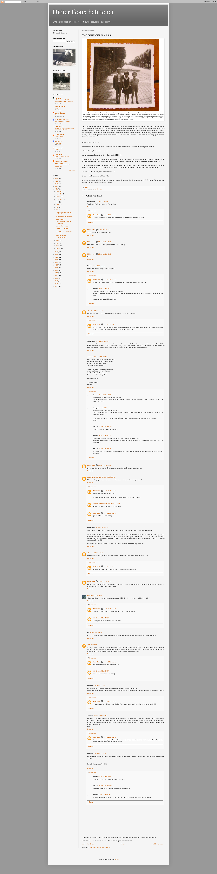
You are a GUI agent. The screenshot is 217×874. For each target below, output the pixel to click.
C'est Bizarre (59, 126)
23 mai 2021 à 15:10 (110, 279)
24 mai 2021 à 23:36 (113, 504)
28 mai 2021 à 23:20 (105, 785)
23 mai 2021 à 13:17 (104, 230)
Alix (88, 311)
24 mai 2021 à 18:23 (110, 566)
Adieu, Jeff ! (58, 143)
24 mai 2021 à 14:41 (110, 491)
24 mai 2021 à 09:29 (110, 324)
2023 (56, 184)
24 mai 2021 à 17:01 (97, 553)
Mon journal (58, 148)
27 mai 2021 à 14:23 (110, 701)
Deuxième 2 (58, 108)
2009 (56, 281)
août (57, 202)
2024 (56, 181)
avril (57, 240)
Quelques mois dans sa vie (62, 156)
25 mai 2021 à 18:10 (110, 662)
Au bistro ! (58, 141)
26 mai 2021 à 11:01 (104, 288)
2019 (56, 254)
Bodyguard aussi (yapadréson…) (61, 236)
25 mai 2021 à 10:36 (110, 513)
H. (88, 595)
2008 (56, 283)
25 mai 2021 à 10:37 (110, 609)
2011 (56, 275)
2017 (56, 260)
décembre (59, 191)
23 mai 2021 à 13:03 (102, 201)
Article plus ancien (158, 844)
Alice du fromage (60, 106)
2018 (56, 257)
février (58, 246)
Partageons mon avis (62, 120)
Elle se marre (58, 115)
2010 (56, 278)
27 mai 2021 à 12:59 (100, 716)
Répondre (90, 207)
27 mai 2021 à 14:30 (99, 753)
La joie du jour (59, 135)
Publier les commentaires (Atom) (100, 847)
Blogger (116, 859)
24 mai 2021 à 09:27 (104, 465)
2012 (56, 273)
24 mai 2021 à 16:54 (102, 528)
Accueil (123, 844)
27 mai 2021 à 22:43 (104, 776)
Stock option (60, 219)
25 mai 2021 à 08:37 (95, 595)
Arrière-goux (98, 189)
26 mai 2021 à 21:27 (105, 448)
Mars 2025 (58, 149)
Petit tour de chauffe (62, 228)
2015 (56, 265)
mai (57, 210)
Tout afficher (72, 170)
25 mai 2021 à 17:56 (105, 426)
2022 (56, 186)
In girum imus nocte (62, 226)
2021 (56, 189)
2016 (56, 262)
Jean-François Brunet (94, 477)
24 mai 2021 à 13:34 (105, 395)
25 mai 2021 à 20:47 (102, 671)
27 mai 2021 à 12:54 (99, 686)
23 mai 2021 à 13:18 (104, 242)
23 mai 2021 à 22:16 (102, 341)
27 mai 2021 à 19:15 (102, 618)
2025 (56, 178)
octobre (58, 196)
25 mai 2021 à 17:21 (97, 644)
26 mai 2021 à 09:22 (104, 435)
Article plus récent (88, 844)
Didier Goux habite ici (83, 11)
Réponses (92, 211)
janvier (58, 248)
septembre (59, 199)
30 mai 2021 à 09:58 (104, 794)
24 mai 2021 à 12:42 (108, 477)
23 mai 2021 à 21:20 (97, 311)
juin (57, 207)
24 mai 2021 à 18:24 (104, 581)
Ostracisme (59, 154)
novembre (59, 194)
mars (58, 243)
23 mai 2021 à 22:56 (100, 357)
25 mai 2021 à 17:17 (96, 632)
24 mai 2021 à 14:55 (106, 408)
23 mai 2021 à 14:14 (99, 266)
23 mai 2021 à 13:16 (110, 215)
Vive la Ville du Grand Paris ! (62, 121)
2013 (56, 270)
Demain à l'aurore (60, 113)
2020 (56, 252)
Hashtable (58, 98)
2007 (56, 286)
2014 (56, 267)
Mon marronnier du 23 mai (64, 216)
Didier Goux (96, 215)
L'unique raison (59, 136)
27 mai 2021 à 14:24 (110, 737)
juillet (58, 204)
